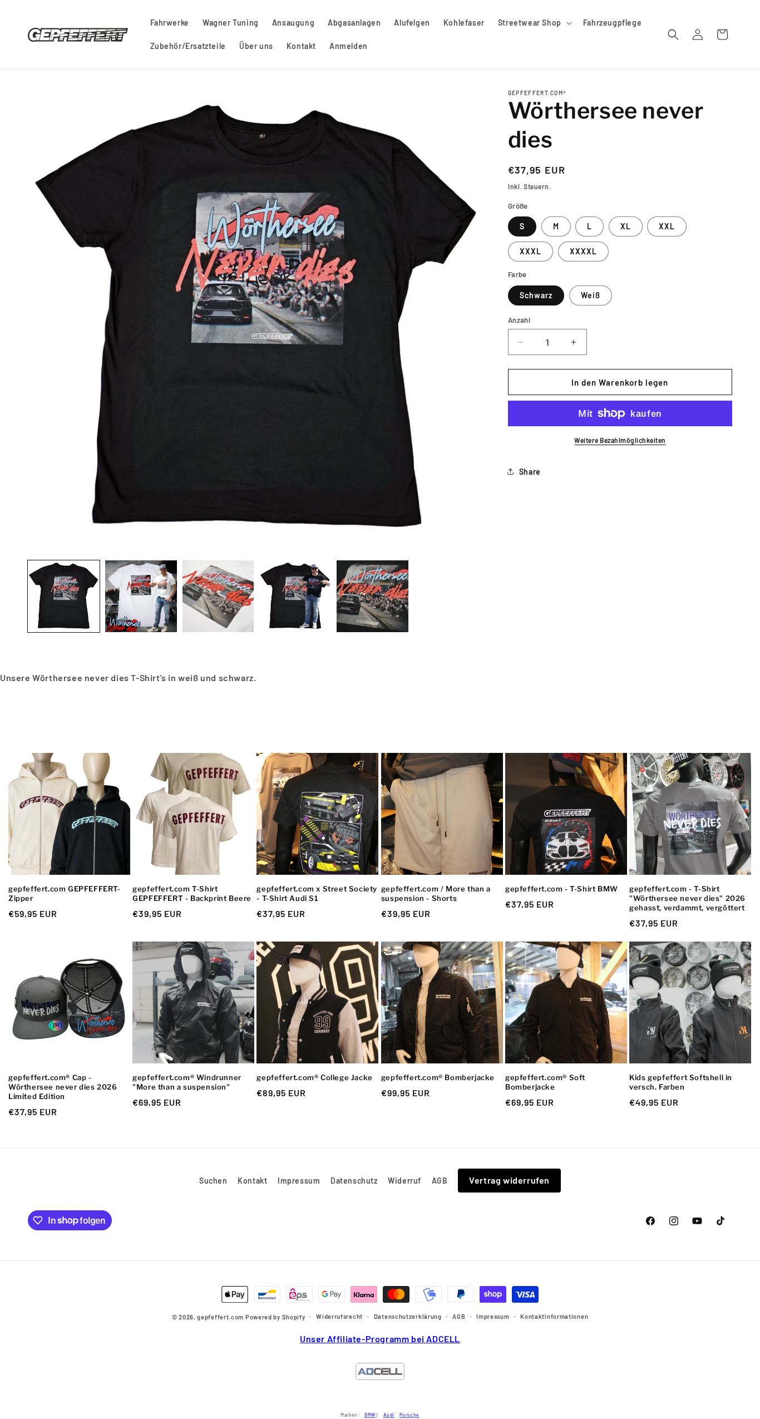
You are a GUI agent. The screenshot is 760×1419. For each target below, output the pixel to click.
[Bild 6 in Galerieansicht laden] (372, 596)
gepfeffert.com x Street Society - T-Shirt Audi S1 (316, 893)
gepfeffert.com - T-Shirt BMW (561, 888)
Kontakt (252, 1180)
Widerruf (404, 1180)
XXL (667, 226)
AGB (440, 1180)
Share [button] (530, 471)
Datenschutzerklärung (408, 1316)
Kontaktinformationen (554, 1316)
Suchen (213, 1180)
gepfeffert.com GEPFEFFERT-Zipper (64, 893)
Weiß (590, 295)
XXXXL (583, 251)
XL (625, 226)
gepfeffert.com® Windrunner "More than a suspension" (186, 1082)
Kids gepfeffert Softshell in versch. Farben (680, 1082)
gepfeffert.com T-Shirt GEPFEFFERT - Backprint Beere (191, 893)
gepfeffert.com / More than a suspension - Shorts (436, 893)
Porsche (409, 1415)
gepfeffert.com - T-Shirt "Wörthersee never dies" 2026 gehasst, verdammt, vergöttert (687, 898)
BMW (370, 1415)
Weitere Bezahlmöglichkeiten (620, 440)
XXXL (530, 251)
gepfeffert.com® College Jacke (314, 1077)
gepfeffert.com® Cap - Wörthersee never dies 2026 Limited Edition (62, 1087)
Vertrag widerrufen (509, 1180)
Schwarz (536, 295)
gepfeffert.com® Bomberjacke (438, 1077)
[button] (533, 23)
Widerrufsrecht (339, 1316)
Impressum (299, 1180)
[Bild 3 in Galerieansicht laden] (141, 596)
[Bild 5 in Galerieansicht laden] (295, 596)
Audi (388, 1415)
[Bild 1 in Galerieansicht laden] (64, 596)
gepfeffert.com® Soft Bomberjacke (545, 1082)
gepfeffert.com (220, 1317)
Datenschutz (354, 1180)
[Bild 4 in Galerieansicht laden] (218, 596)
